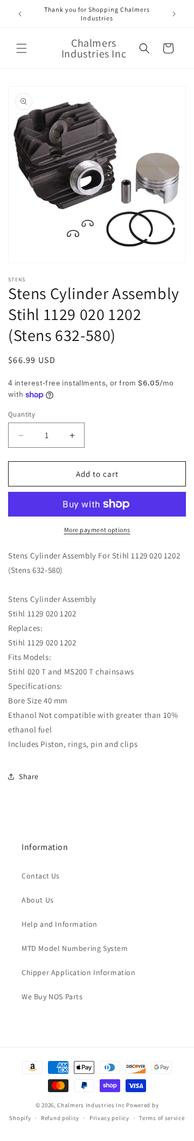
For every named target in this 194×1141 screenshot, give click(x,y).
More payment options (97, 530)
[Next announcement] (174, 14)
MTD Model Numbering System (75, 948)
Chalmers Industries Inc (90, 1105)
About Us (38, 900)
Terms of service (161, 1118)
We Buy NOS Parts (52, 996)
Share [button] (29, 776)
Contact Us (41, 876)
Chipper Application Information (79, 972)
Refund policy (60, 1118)
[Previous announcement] (20, 14)
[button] (21, 48)
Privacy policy (109, 1118)
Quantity (21, 414)
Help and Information (60, 924)
